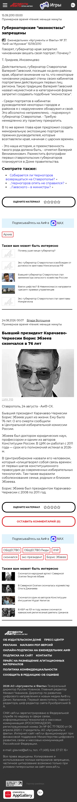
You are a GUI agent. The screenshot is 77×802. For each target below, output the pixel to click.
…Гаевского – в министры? (30, 187)
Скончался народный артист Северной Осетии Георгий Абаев (41, 575)
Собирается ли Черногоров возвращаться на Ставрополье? (30, 177)
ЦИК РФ (7, 399)
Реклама (10, 645)
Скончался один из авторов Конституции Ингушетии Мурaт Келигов (42, 599)
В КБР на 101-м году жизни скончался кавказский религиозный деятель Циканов (43, 611)
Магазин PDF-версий (36, 645)
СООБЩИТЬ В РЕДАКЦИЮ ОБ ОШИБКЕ (31, 674)
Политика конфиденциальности (30, 669)
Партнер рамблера (35, 784)
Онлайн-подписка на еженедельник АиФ (36, 650)
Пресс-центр (54, 639)
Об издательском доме (22, 639)
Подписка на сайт (18, 655)
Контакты (44, 655)
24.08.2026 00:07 (13, 320)
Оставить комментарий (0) (38, 521)
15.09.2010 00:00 (12, 15)
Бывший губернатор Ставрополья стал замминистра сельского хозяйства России (43, 276)
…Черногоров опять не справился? (37, 183)
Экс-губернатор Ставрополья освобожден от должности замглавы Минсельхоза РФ (44, 264)
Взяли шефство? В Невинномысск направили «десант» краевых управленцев (44, 288)
